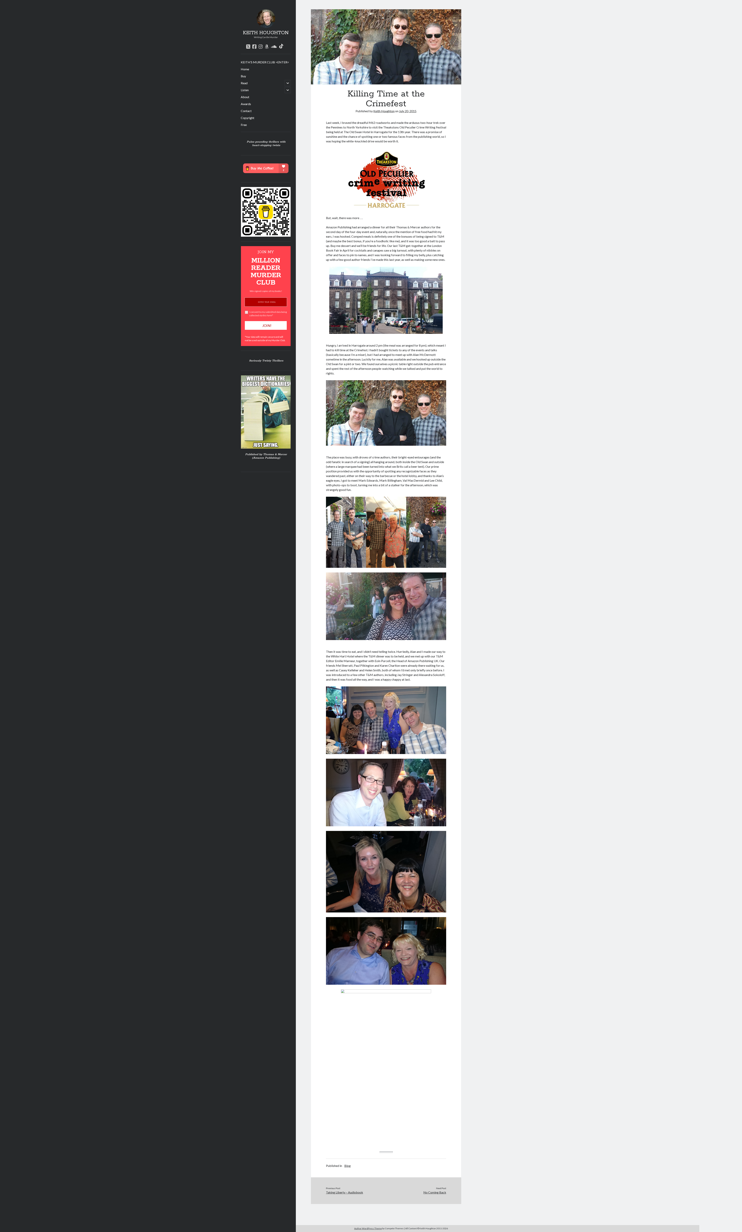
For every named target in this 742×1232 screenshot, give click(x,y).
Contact (246, 111)
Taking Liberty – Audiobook (344, 1192)
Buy (243, 76)
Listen (245, 90)
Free (244, 125)
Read (244, 83)
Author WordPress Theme (368, 1228)
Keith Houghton (384, 111)
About (245, 97)
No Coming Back (434, 1192)
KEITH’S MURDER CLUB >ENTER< (265, 62)
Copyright (247, 118)
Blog (347, 1165)
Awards (246, 104)
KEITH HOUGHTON (266, 33)
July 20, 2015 (407, 111)
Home (245, 69)
